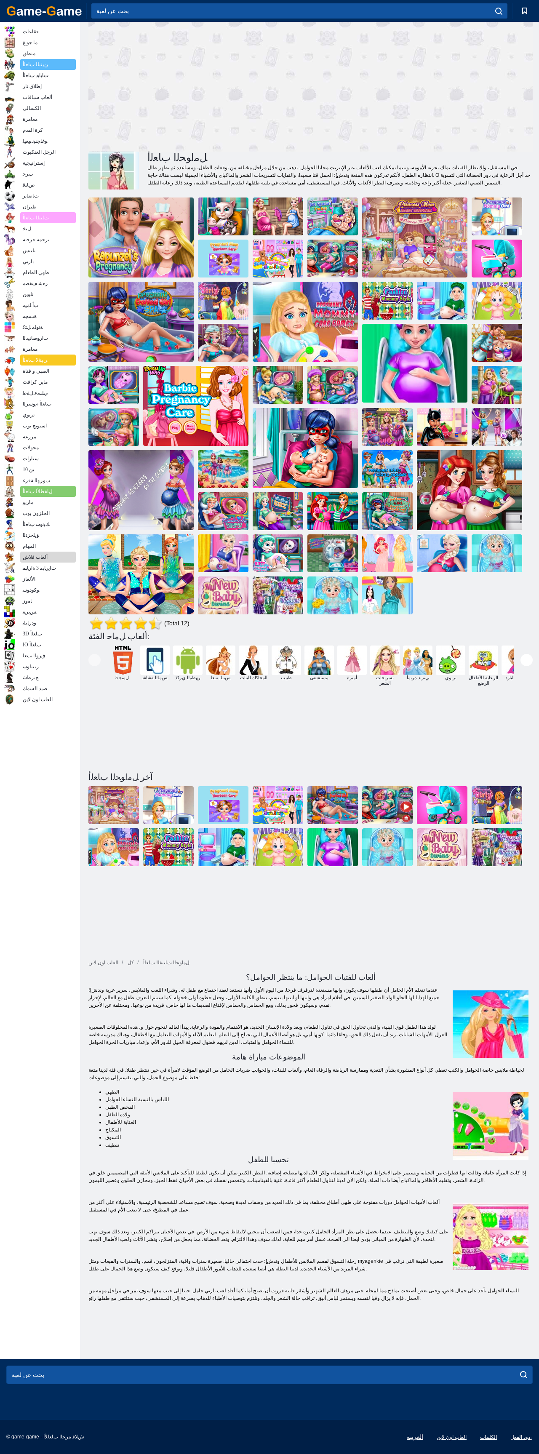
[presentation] (94, 660)
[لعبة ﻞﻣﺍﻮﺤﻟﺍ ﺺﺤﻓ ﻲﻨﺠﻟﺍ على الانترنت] (278, 385)
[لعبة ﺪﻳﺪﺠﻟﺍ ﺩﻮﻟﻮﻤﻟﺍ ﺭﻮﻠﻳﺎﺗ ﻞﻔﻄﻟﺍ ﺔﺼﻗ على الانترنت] (278, 258)
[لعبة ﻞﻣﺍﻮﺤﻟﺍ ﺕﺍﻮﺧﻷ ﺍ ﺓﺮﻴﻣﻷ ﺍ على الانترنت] (442, 553)
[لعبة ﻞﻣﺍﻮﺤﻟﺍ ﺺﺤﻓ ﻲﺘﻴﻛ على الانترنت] (278, 553)
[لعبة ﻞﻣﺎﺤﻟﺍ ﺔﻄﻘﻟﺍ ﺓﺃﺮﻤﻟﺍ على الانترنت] (442, 427)
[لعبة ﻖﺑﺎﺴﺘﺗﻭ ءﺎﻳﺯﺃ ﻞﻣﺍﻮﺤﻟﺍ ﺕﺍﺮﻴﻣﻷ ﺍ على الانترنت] (387, 553)
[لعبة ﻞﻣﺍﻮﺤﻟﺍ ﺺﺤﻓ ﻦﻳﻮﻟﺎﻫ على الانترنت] (113, 385)
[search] (499, 11)
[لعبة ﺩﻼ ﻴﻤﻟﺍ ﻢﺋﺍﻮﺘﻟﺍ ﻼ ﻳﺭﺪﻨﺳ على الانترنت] (497, 343)
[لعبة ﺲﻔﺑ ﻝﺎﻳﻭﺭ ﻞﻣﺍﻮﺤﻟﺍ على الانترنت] (332, 511)
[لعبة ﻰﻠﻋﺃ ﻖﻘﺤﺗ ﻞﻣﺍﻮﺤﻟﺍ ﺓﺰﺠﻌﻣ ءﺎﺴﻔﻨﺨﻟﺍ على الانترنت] (387, 511)
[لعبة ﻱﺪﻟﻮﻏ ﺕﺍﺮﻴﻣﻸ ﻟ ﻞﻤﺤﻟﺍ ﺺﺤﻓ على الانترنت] (113, 427)
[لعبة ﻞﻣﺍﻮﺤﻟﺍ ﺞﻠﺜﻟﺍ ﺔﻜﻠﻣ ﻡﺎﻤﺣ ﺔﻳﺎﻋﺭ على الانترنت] (223, 343)
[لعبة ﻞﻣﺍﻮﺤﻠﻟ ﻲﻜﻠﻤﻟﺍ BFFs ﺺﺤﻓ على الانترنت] (332, 385)
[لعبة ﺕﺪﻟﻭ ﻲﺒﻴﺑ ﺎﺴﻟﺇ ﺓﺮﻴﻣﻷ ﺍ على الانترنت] (332, 595)
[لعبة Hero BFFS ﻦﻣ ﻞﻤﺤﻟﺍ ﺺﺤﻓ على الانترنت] (332, 258)
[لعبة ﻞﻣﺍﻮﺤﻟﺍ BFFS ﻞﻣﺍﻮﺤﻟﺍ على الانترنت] (469, 490)
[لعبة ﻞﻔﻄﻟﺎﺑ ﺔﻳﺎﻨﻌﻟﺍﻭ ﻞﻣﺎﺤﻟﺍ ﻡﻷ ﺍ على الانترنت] (497, 301)
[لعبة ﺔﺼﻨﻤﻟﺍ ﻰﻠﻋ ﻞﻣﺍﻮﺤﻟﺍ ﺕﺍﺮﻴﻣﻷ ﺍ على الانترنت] (141, 490)
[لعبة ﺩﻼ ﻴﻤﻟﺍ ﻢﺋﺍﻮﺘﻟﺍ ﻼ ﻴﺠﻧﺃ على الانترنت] (223, 216)
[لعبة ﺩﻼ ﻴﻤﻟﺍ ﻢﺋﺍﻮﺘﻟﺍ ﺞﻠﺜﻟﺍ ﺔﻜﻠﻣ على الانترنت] (332, 216)
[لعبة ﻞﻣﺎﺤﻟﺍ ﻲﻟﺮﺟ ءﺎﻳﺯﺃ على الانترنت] (223, 301)
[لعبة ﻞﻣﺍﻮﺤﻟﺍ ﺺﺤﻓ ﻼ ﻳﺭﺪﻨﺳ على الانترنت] (223, 511)
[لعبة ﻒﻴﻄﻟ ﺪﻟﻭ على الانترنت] (497, 553)
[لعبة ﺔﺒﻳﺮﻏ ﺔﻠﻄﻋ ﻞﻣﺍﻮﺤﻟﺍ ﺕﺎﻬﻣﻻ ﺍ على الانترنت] (387, 469)
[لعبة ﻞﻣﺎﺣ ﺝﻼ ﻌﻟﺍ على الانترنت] (141, 574)
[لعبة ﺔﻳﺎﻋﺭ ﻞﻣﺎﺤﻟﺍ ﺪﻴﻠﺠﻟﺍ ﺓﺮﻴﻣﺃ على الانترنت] (223, 553)
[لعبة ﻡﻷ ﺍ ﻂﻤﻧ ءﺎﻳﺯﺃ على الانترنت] (387, 301)
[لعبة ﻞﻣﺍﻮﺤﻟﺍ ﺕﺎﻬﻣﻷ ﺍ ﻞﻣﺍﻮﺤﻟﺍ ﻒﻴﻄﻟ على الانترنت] (278, 216)
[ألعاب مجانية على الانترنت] (44, 11)
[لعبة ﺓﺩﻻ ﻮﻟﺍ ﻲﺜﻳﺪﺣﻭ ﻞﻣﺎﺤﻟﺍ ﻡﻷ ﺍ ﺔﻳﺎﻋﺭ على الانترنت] (223, 258)
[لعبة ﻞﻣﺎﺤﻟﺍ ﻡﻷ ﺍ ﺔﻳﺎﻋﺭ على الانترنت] (497, 216)
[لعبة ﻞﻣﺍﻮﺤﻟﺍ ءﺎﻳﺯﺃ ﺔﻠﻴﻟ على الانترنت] (497, 427)
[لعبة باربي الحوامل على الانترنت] (387, 595)
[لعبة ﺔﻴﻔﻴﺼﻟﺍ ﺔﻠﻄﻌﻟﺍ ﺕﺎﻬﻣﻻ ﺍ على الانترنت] (223, 469)
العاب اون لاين (452, 1437)
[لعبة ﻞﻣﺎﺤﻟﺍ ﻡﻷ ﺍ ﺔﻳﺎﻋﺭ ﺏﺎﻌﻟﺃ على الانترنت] (305, 322)
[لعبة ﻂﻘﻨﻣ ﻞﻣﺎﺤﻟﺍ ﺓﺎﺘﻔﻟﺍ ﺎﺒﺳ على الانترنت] (141, 322)
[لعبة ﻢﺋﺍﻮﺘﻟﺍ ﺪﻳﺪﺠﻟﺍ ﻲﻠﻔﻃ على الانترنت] (223, 595)
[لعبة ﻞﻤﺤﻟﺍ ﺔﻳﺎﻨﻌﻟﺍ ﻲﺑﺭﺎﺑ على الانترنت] (195, 406)
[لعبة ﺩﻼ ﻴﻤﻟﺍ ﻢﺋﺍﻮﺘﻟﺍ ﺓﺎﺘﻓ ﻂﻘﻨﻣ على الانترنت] (305, 448)
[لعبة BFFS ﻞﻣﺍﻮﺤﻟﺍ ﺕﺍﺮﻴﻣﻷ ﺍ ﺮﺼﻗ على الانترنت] (497, 385)
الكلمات (488, 1437)
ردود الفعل (521, 1437)
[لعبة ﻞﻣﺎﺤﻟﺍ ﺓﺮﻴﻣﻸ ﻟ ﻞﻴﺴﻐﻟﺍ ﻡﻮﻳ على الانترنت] (332, 553)
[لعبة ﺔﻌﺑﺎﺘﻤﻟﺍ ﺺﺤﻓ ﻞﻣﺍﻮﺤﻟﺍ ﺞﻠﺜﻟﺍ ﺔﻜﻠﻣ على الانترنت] (278, 511)
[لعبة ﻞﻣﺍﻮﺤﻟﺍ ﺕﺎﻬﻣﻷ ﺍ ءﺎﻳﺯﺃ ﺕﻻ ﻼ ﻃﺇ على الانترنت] (387, 427)
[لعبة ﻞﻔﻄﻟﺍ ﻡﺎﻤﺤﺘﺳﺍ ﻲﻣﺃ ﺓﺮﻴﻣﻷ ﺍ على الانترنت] (414, 237)
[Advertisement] (199, 85)
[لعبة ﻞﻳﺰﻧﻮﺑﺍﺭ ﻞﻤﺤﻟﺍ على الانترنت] (141, 237)
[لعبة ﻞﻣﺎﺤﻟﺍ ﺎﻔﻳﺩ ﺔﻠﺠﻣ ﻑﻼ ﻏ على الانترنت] (278, 595)
